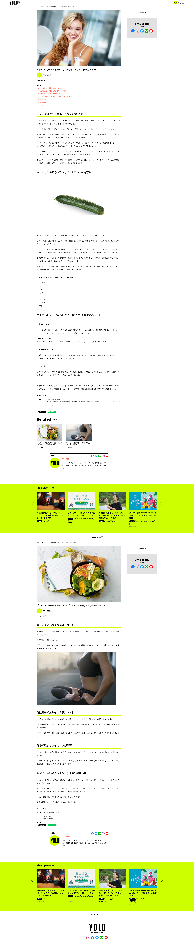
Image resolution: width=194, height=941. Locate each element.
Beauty (152, 521)
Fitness (108, 521)
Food (70, 521)
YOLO (42, 7)
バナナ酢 (40, 105)
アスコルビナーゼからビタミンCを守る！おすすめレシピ (55, 96)
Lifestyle (132, 524)
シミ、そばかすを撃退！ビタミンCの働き (50, 88)
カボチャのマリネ (43, 102)
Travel (91, 518)
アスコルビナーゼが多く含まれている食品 (50, 94)
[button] (33, 504)
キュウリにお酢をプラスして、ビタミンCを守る (52, 91)
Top (38, 7)
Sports (46, 521)
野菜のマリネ (42, 99)
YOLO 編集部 (66, 459)
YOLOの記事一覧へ (142, 12)
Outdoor (77, 518)
